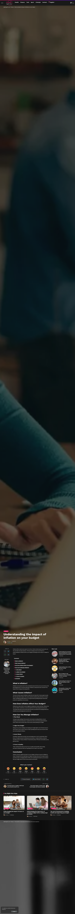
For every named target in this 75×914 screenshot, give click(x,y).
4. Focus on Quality (20, 676)
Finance (6, 631)
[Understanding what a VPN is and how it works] (55, 668)
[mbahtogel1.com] (9, 3)
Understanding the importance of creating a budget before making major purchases (37, 813)
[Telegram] (11, 643)
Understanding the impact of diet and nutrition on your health (65, 682)
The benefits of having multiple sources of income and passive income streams (7, 671)
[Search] (73, 3)
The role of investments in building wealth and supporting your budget (64, 660)
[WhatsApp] (10, 643)
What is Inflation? (19, 661)
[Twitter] (9, 643)
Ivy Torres (8, 641)
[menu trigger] (3, 3)
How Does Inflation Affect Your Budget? (24, 665)
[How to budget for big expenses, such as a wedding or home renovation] (55, 676)
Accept (14, 911)
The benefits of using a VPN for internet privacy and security (65, 689)
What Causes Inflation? (20, 663)
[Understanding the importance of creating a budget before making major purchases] (37, 803)
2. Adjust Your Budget (20, 672)
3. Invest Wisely (19, 674)
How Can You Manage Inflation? (22, 667)
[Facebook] (7, 643)
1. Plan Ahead (18, 669)
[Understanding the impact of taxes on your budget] (14, 803)
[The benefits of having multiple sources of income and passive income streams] (7, 664)
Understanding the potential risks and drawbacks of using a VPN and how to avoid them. (65, 653)
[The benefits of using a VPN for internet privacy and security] (55, 690)
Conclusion (17, 678)
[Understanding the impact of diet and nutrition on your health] (55, 683)
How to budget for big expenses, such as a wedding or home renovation (65, 675)
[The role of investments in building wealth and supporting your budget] (55, 661)
